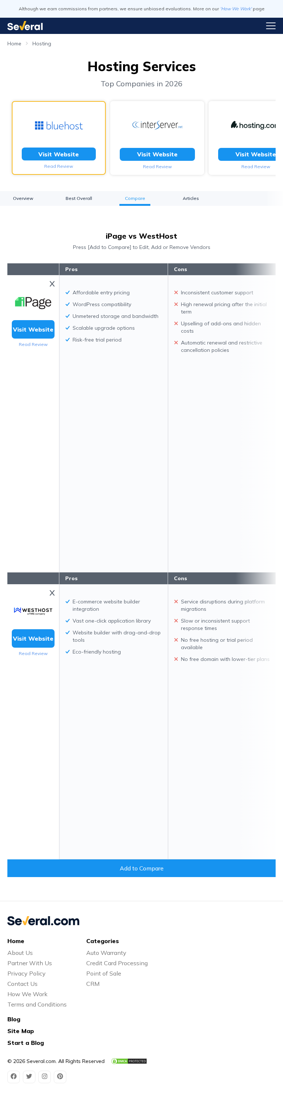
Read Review (58, 166)
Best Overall (79, 198)
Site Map (20, 1031)
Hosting (41, 43)
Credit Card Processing (117, 963)
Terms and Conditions (37, 1004)
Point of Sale (103, 973)
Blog (13, 1019)
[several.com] (25, 25)
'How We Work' (236, 8)
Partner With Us (29, 963)
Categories (102, 941)
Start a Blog (25, 1042)
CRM (92, 983)
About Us (20, 952)
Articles (191, 198)
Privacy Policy (26, 973)
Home (14, 43)
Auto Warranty (106, 952)
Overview (23, 198)
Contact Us (22, 983)
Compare (135, 198)
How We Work (27, 994)
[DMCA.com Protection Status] (129, 1061)
